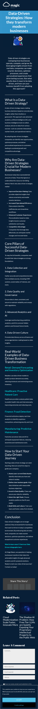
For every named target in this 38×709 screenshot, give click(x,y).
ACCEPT (19, 700)
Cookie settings (19, 705)
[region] (19, 697)
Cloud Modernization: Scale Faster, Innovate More (11, 621)
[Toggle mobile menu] (34, 5)
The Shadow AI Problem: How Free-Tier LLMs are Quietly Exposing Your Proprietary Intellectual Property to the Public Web (27, 627)
